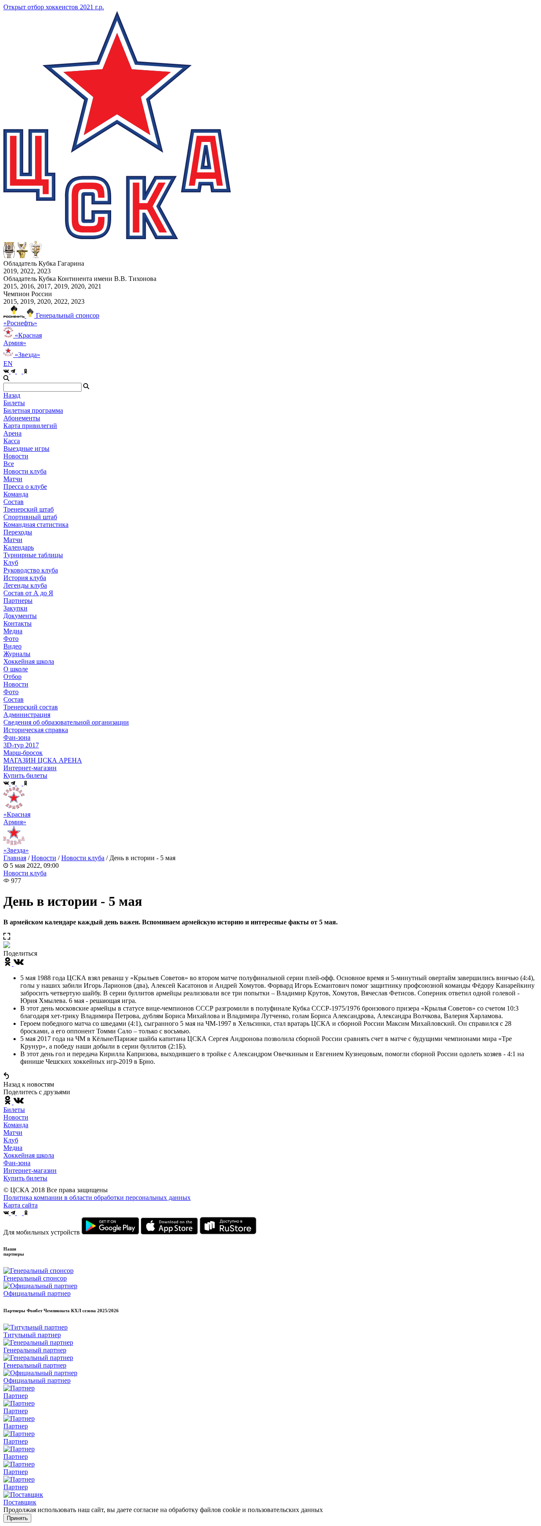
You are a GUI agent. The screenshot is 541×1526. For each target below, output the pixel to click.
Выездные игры (26, 448)
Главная (14, 857)
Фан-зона (16, 1162)
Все (8, 463)
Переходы (17, 532)
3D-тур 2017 (21, 745)
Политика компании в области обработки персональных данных (97, 1197)
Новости (15, 684)
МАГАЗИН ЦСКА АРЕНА (42, 760)
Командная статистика (35, 524)
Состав (13, 501)
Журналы (16, 653)
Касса (11, 440)
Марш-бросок (23, 752)
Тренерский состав (30, 707)
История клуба (24, 577)
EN (8, 363)
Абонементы (21, 418)
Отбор (12, 676)
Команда (15, 1124)
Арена (12, 433)
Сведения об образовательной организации (66, 722)
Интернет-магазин (30, 1170)
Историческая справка (35, 729)
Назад (11, 395)
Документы (20, 615)
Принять (17, 1518)
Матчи (12, 478)
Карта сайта (20, 1205)
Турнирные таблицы (33, 555)
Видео (12, 646)
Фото (11, 638)
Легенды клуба (25, 585)
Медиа (12, 1147)
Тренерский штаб (28, 509)
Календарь (18, 547)
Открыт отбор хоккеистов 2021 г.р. (53, 7)
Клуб (10, 1140)
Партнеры (18, 600)
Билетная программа (33, 410)
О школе (15, 669)
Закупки (15, 608)
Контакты (17, 623)
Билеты (14, 1109)
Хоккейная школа (28, 1155)
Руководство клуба (30, 570)
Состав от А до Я (28, 593)
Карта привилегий (30, 425)
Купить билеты (25, 1178)
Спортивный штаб (30, 516)
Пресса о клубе (25, 486)
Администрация (26, 714)
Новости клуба (24, 471)
